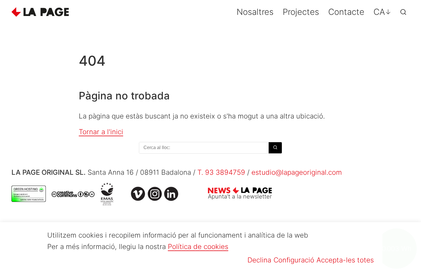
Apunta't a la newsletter (240, 196)
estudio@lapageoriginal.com (296, 172)
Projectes (301, 12)
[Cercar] (403, 12)
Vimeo (138, 194)
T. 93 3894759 (221, 172)
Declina (259, 260)
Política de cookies (198, 246)
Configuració (294, 260)
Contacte (346, 12)
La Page (40, 12)
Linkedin (171, 194)
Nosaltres (255, 12)
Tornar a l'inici (101, 132)
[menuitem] (382, 12)
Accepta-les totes (345, 260)
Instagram (154, 194)
